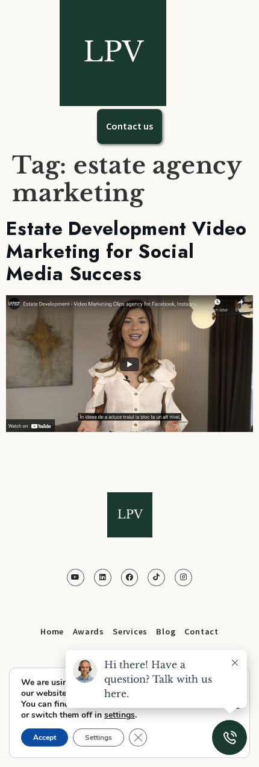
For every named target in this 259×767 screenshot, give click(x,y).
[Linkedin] (102, 577)
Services (130, 631)
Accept (44, 737)
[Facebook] (130, 577)
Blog (165, 631)
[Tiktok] (156, 577)
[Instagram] (183, 577)
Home (52, 631)
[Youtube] (75, 577)
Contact (201, 631)
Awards (88, 631)
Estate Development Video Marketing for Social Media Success (126, 251)
